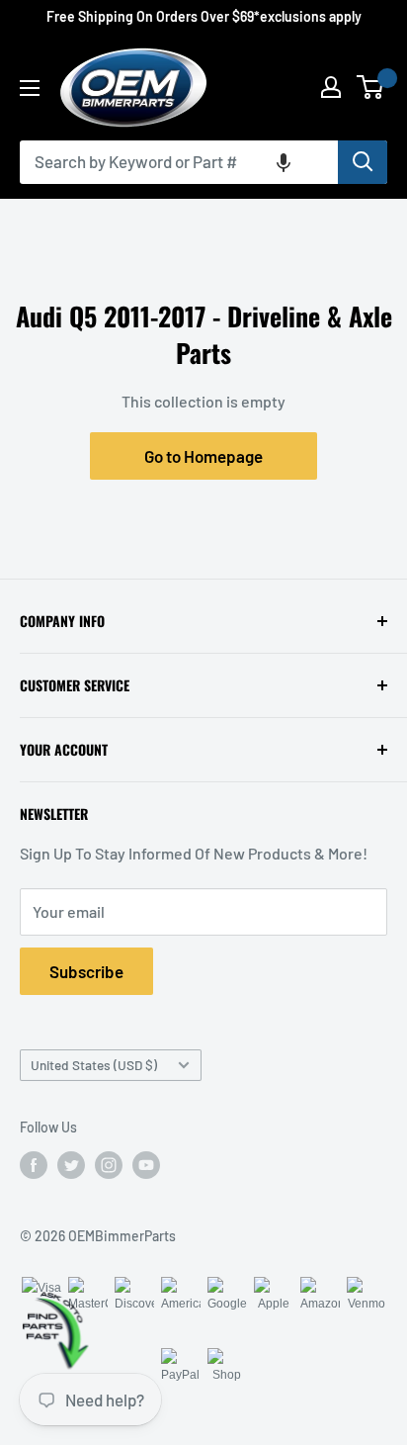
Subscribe (86, 971)
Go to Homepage (203, 456)
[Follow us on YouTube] (146, 1165)
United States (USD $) (94, 1064)
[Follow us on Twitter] (71, 1165)
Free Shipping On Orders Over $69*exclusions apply (204, 16)
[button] (283, 162)
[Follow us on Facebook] (33, 1165)
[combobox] (179, 162)
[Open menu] (30, 88)
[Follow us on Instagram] (108, 1165)
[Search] (362, 162)
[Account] (331, 87)
